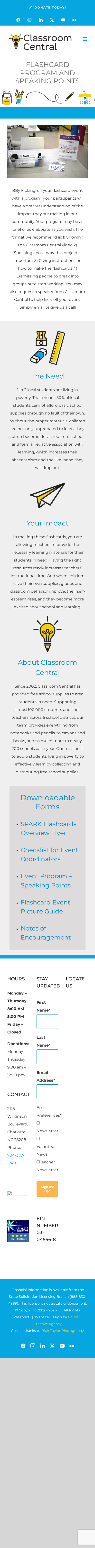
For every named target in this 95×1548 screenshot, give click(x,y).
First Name (43, 1006)
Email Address (45, 1076)
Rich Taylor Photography (62, 1330)
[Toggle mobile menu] (85, 39)
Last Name (43, 1041)
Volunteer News (46, 1150)
